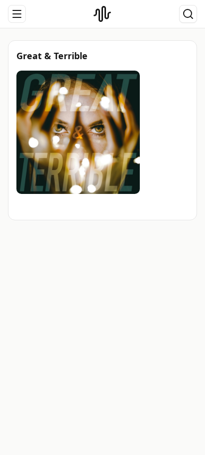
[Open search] (188, 14)
